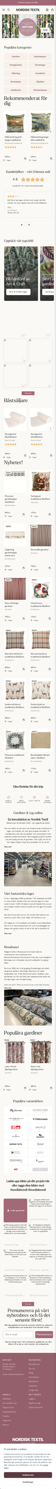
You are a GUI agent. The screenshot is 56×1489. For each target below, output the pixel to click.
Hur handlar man (10, 1403)
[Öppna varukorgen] (52, 9)
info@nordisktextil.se (16, 1374)
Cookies (6, 1416)
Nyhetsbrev (33, 1382)
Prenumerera (44, 1334)
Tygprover (7, 1421)
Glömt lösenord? (36, 1408)
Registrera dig (34, 1403)
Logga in (32, 1399)
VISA (45, 30)
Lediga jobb (33, 1390)
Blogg (31, 1373)
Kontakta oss (34, 1364)
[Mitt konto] (47, 9)
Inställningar (28, 1482)
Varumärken (34, 1377)
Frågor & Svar (8, 1408)
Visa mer (8, 847)
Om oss (32, 1369)
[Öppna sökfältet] (8, 10)
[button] (22, 224)
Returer (6, 1425)
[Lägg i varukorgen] (25, 158)
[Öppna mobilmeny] (3, 9)
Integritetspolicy (9, 1412)
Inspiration (33, 1386)
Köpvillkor (7, 1399)
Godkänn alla (28, 1475)
